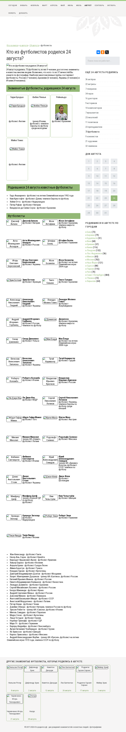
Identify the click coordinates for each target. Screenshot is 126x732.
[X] (107, 52)
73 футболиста (92, 131)
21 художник (91, 141)
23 (106, 198)
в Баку (88, 232)
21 (89, 198)
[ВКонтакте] (98, 52)
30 (97, 213)
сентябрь (99, 5)
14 (97, 183)
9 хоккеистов (91, 136)
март (44, 5)
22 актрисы (90, 84)
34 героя (89, 93)
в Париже (89, 268)
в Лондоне (90, 250)
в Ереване (89, 244)
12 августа (49, 690)
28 (114, 205)
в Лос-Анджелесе (93, 253)
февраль (35, 5)
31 (106, 213)
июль (79, 5)
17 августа (84, 690)
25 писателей (91, 117)
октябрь (111, 5)
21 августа (15, 719)
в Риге (88, 272)
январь (24, 5)
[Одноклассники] (102, 52)
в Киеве (89, 247)
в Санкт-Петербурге (94, 275)
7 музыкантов (91, 112)
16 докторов (91, 98)
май (63, 5)
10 (97, 176)
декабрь (23, 13)
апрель (54, 5)
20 (114, 191)
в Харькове (90, 281)
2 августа (32, 690)
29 (89, 213)
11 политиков (91, 122)
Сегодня (12, 5)
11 (106, 176)
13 (89, 183)
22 (97, 198)
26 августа (67, 690)
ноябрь (12, 13)
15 (106, 183)
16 (114, 183)
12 (114, 176)
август (88, 5)
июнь (70, 5)
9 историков (91, 103)
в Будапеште (91, 238)
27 (106, 205)
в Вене (88, 241)
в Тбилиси (90, 278)
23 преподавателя (93, 127)
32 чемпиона (91, 146)
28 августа (32, 719)
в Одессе (89, 265)
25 (89, 205)
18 (97, 191)
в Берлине (90, 235)
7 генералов (90, 89)
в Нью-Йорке (91, 262)
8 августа (15, 690)
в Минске (89, 256)
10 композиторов (93, 108)
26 (97, 205)
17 (89, 191)
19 (106, 191)
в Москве (89, 259)
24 (114, 198)
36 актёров (90, 79)
